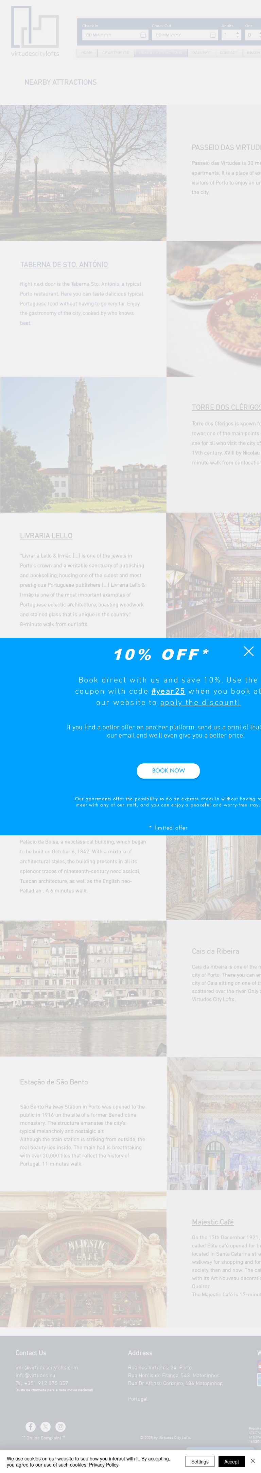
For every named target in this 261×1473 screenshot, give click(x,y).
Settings (200, 1461)
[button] (249, 651)
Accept (231, 1461)
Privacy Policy (104, 1464)
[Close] (253, 1461)
